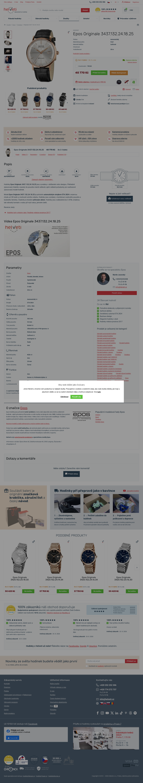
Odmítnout (64, 397)
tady (99, 392)
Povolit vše (76, 397)
